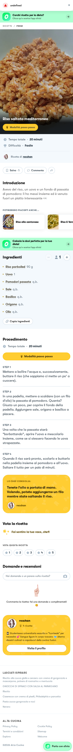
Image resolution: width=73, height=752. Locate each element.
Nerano (6, 706)
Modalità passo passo (22, 127)
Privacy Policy (10, 726)
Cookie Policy (45, 726)
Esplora (7, 736)
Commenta (37, 170)
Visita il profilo (36, 648)
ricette (7, 26)
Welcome (42, 736)
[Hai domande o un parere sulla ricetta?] (33, 576)
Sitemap (42, 731)
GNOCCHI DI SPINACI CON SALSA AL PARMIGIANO (30, 686)
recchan (27, 156)
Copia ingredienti (20, 321)
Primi (19, 26)
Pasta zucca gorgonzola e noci (19, 701)
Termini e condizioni (13, 731)
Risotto (6, 691)
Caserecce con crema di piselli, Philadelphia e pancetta (32, 696)
